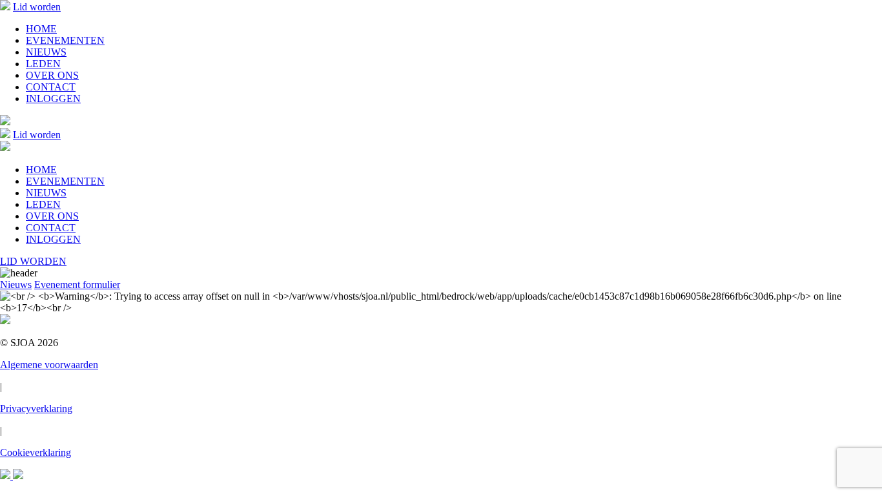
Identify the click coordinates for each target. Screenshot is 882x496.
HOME (41, 28)
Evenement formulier (77, 284)
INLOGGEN (53, 98)
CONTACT (51, 86)
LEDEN (43, 63)
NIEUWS (46, 51)
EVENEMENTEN (65, 40)
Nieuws (16, 284)
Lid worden (37, 6)
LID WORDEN (33, 261)
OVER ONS (52, 75)
